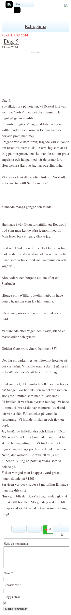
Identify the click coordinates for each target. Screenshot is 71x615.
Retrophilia (35, 26)
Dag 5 (11, 41)
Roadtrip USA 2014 (15, 35)
